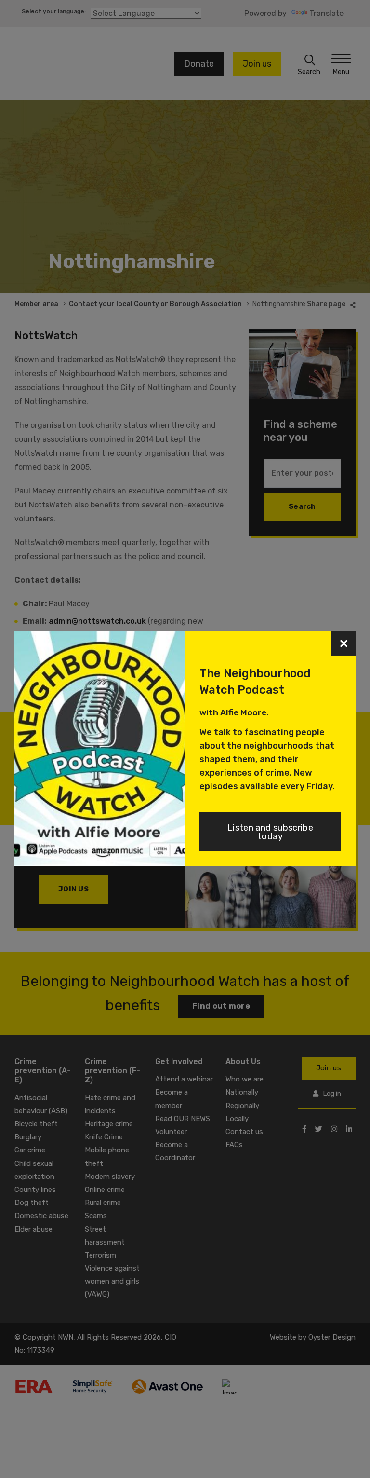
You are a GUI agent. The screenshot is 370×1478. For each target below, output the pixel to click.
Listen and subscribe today (270, 832)
